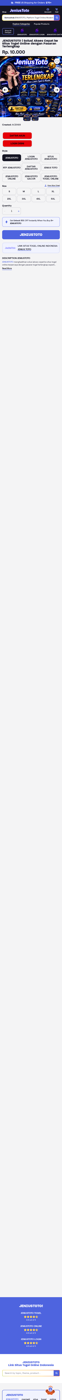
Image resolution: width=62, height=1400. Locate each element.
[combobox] (28, 17)
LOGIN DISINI (17, 143)
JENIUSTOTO (31, 234)
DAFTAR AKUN (17, 135)
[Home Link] (19, 10)
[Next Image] (57, 90)
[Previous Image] (5, 90)
